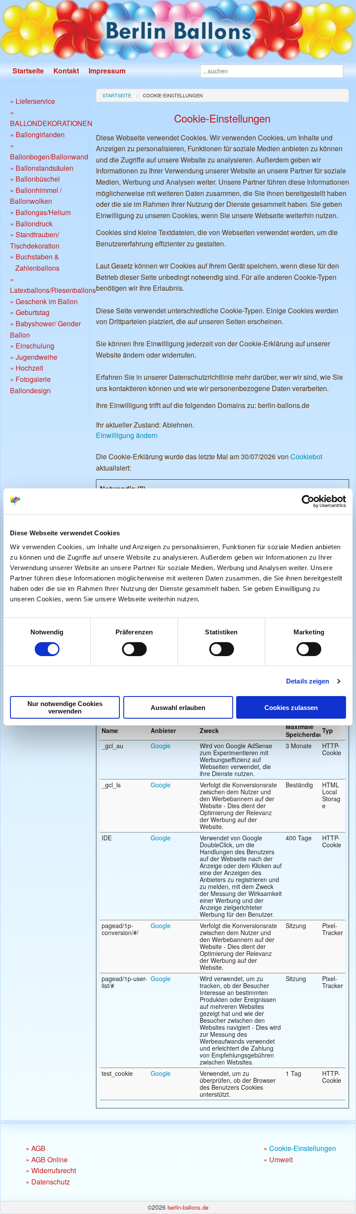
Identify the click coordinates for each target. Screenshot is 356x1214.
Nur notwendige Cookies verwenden (64, 707)
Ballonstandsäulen (44, 168)
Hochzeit (29, 368)
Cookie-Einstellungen (173, 95)
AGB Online (49, 1159)
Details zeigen (307, 681)
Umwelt (281, 1159)
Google (161, 745)
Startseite (28, 71)
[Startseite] (178, 29)
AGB (38, 1148)
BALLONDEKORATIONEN (51, 123)
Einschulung (35, 346)
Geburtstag (32, 312)
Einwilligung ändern (127, 435)
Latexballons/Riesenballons (53, 290)
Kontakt (66, 71)
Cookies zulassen (291, 707)
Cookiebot (306, 456)
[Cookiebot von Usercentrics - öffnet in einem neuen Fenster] (308, 501)
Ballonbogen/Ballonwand (49, 157)
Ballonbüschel (38, 179)
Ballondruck (34, 224)
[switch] (134, 649)
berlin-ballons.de (188, 1207)
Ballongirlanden (40, 134)
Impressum (107, 71)
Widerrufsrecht (53, 1170)
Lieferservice (35, 101)
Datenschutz (50, 1182)
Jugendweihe (36, 357)
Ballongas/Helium (43, 212)
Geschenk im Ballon (47, 301)
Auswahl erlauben (178, 707)
